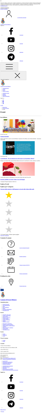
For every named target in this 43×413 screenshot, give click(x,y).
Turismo (4, 320)
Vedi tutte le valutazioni (4, 235)
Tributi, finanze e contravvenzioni (9, 325)
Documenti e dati (6, 310)
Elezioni (4, 94)
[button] (6, 88)
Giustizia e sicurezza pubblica (8, 324)
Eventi (4, 341)
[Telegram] (3, 103)
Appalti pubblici (5, 318)
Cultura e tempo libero (7, 315)
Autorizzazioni (5, 328)
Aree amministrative (6, 305)
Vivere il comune (6, 108)
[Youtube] (3, 101)
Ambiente (4, 326)
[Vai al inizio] (0, 288)
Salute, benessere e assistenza (8, 327)
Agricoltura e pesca (6, 329)
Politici (4, 308)
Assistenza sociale (6, 93)
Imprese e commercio (6, 317)
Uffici (4, 306)
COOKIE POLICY (3, 5)
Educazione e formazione (7, 323)
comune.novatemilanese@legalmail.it (9, 359)
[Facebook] (3, 100)
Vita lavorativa (5, 316)
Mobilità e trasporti (6, 321)
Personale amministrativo (7, 309)
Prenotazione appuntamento (7, 362)
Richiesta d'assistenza (6, 364)
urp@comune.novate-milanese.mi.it (9, 358)
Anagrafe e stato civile (7, 314)
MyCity (2, 411)
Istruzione (4, 95)
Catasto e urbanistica (6, 319)
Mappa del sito (3, 409)
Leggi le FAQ (5, 361)
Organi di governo (6, 304)
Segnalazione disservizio (7, 363)
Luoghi (4, 340)
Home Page (5, 107)
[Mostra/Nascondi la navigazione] (9, 66)
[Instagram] (3, 102)
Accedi (1, 105)
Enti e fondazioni (6, 307)
